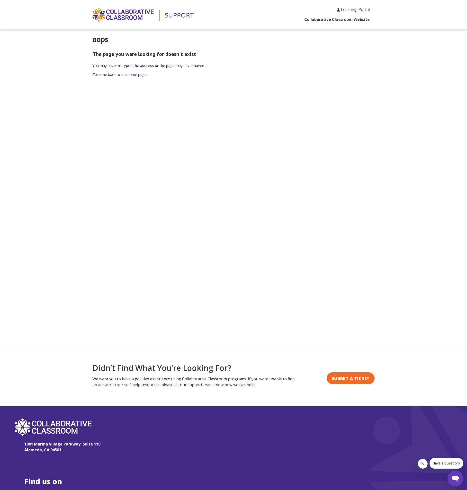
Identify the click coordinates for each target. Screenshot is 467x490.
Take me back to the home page (119, 74)
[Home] (123, 15)
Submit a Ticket (350, 378)
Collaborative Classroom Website (337, 19)
